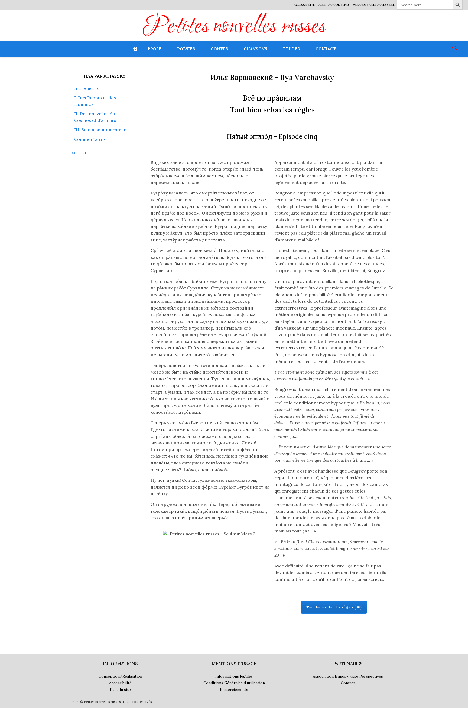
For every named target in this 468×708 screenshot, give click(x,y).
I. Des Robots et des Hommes (95, 101)
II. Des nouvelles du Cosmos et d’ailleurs (95, 117)
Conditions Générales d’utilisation (234, 682)
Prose (154, 49)
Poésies (186, 49)
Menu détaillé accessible (374, 4)
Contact (326, 49)
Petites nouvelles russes (234, 27)
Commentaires (90, 139)
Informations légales (234, 676)
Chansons (255, 49)
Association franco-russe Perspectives (348, 676)
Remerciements (234, 689)
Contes (219, 49)
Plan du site (120, 689)
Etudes (291, 49)
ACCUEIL (80, 153)
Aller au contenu (333, 4)
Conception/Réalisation (120, 676)
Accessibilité (304, 4)
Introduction (87, 88)
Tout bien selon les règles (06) (334, 607)
